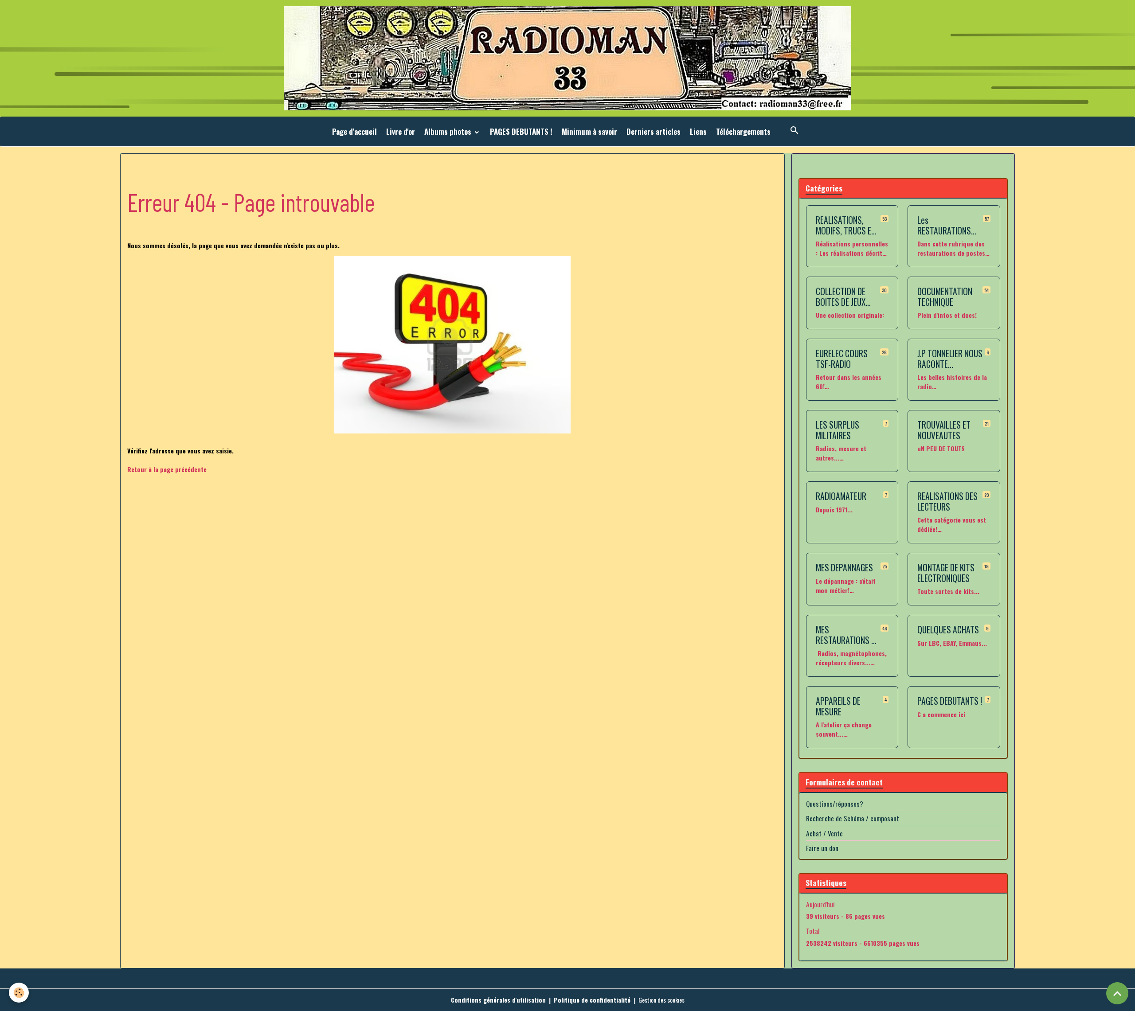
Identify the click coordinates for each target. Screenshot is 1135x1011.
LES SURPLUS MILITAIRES (837, 430)
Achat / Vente (824, 833)
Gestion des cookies (661, 999)
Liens (698, 131)
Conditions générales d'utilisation (498, 999)
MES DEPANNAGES (844, 567)
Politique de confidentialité (592, 999)
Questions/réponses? (834, 803)
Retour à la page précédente (167, 469)
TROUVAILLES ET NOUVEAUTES (944, 430)
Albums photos (448, 131)
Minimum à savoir (589, 131)
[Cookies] (19, 993)
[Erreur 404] (452, 344)
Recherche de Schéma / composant (852, 818)
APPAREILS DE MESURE (838, 706)
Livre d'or (400, 131)
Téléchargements (743, 131)
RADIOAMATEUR (841, 496)
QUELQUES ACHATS (948, 630)
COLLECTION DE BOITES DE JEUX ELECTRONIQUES (842, 296)
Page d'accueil (354, 131)
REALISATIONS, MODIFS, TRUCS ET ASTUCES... (846, 225)
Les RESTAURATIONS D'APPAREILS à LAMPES (944, 225)
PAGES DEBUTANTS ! (521, 131)
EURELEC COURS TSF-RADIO (842, 358)
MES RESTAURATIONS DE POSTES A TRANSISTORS (847, 635)
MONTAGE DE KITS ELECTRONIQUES (946, 572)
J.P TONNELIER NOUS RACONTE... (949, 358)
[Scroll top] (1117, 993)
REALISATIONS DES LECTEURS (947, 501)
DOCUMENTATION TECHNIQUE (944, 296)
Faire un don (822, 848)
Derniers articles (653, 131)
